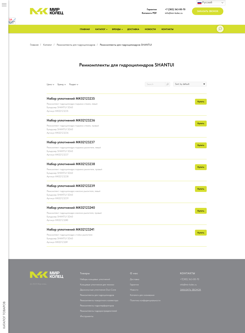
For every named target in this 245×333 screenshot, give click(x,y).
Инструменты (86, 316)
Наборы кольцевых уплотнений (95, 279)
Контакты (168, 29)
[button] (207, 11)
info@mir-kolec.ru (173, 13)
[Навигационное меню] (4, 5)
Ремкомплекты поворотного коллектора (99, 300)
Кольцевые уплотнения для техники (97, 284)
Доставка (133, 29)
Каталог (100, 29)
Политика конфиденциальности (145, 300)
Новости (150, 29)
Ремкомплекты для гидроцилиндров (76, 44)
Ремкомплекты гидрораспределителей (98, 311)
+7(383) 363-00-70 (189, 279)
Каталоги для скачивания (142, 295)
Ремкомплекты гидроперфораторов (97, 305)
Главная (85, 29)
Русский (207, 2)
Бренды (116, 29)
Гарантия (134, 284)
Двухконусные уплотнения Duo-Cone (98, 289)
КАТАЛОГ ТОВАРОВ (4, 315)
